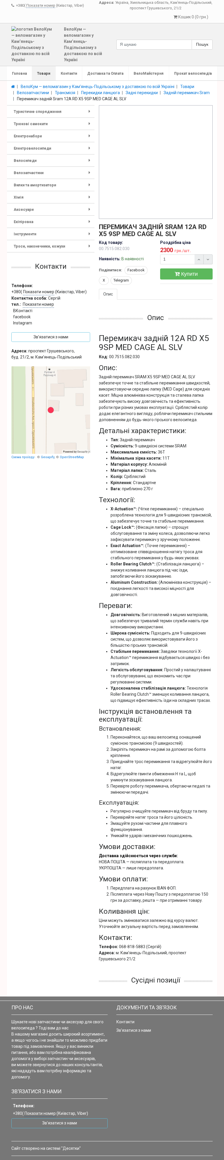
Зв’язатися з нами (133, 1030)
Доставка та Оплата (105, 73)
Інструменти (53, 236)
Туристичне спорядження (53, 113)
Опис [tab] (108, 294)
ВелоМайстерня (149, 73)
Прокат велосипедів (193, 73)
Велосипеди (53, 162)
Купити (189, 274)
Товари (43, 73)
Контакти (69, 73)
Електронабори (53, 138)
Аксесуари (53, 211)
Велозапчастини (53, 175)
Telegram (121, 280)
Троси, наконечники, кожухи (53, 248)
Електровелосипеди (53, 150)
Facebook (136, 270)
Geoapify (47, 457)
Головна (19, 73)
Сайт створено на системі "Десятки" (46, 1148)
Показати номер (40, 5)
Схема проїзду (22, 457)
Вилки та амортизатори (53, 187)
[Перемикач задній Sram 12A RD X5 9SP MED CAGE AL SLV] (156, 162)
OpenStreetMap (72, 457)
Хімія (53, 199)
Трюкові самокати (53, 126)
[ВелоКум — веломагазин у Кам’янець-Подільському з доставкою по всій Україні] (50, 410)
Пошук (202, 44)
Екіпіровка (53, 223)
